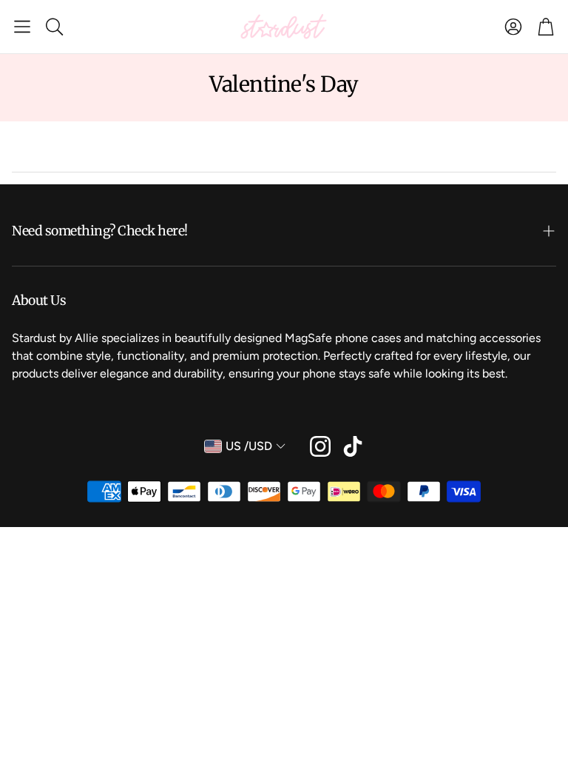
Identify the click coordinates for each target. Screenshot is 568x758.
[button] (22, 26)
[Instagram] (320, 446)
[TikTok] (352, 446)
